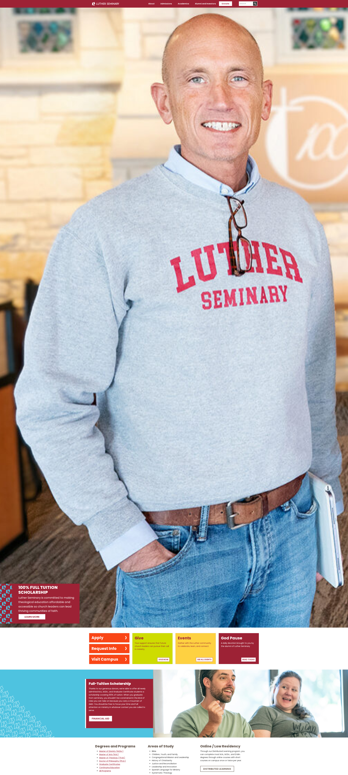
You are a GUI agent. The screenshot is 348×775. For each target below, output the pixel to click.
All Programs (105, 770)
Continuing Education (109, 767)
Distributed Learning (217, 769)
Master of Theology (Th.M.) (112, 757)
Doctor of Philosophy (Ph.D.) (112, 761)
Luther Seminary (105, 3)
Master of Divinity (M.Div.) (111, 751)
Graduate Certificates (109, 764)
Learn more (32, 616)
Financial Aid (100, 718)
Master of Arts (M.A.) (109, 754)
